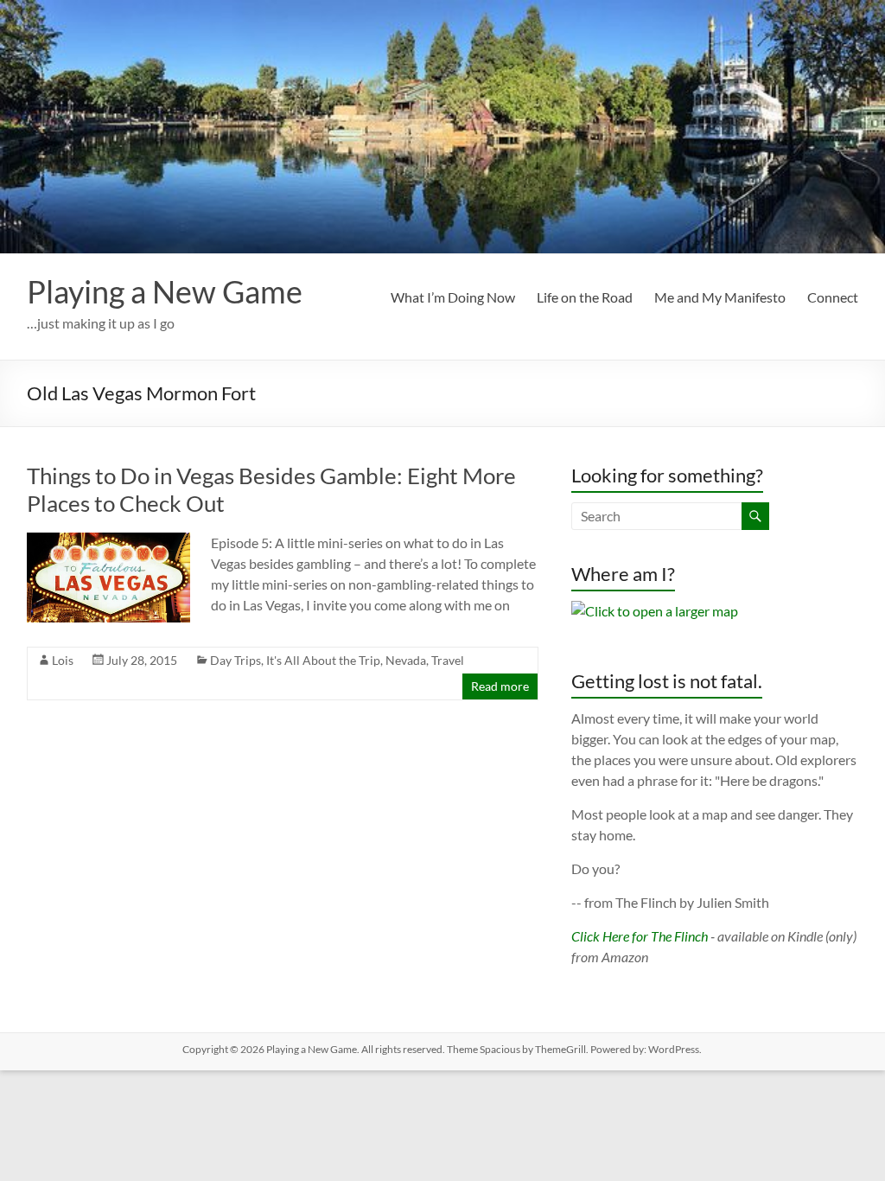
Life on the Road (585, 297)
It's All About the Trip (323, 660)
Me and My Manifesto (720, 297)
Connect (832, 297)
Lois (62, 660)
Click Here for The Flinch (639, 936)
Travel (447, 660)
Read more (500, 686)
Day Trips (235, 660)
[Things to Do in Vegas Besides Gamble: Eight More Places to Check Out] (109, 541)
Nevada (405, 660)
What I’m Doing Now (453, 297)
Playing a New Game (164, 291)
